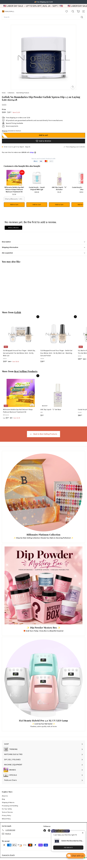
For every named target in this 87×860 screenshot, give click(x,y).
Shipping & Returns (8, 802)
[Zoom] (73, 87)
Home (4, 93)
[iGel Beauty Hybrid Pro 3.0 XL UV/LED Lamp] (43, 678)
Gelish (4, 104)
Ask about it (68, 847)
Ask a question (7, 253)
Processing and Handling (10, 806)
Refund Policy (6, 819)
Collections (11, 93)
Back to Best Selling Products (45, 434)
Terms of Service (7, 812)
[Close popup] (83, 832)
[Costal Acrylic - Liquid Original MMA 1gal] (36, 177)
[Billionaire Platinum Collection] (43, 492)
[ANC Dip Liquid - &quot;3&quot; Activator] (59, 177)
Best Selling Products (22, 93)
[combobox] (43, 17)
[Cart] (78, 11)
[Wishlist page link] (67, 11)
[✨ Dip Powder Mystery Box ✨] (43, 585)
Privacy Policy (6, 815)
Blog (3, 799)
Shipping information (10, 247)
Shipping (4, 131)
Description (6, 242)
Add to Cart (14, 204)
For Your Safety (7, 809)
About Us (5, 796)
